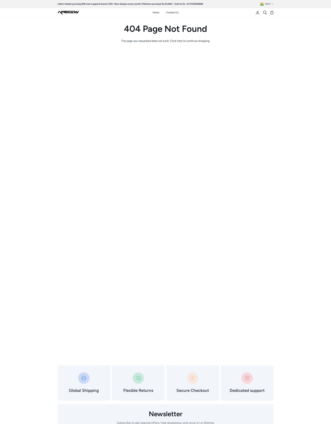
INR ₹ (268, 4)
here (180, 41)
